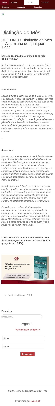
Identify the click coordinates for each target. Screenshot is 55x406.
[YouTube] (38, 368)
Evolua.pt (35, 401)
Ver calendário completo (27, 329)
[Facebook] (20, 368)
